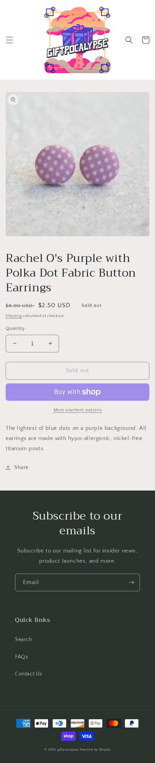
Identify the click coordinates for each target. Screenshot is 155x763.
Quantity (15, 328)
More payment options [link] (77, 410)
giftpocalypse (68, 749)
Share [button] (21, 468)
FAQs (21, 657)
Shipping (14, 316)
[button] (9, 40)
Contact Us (28, 674)
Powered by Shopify (95, 749)
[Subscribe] (131, 582)
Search (23, 640)
